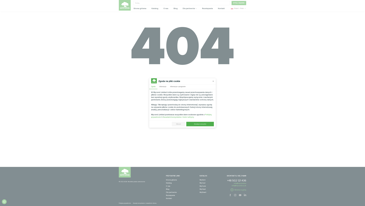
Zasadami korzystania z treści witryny (178, 117)
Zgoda (153, 86)
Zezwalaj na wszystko (200, 124)
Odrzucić (178, 124)
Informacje (162, 86)
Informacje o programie (178, 86)
